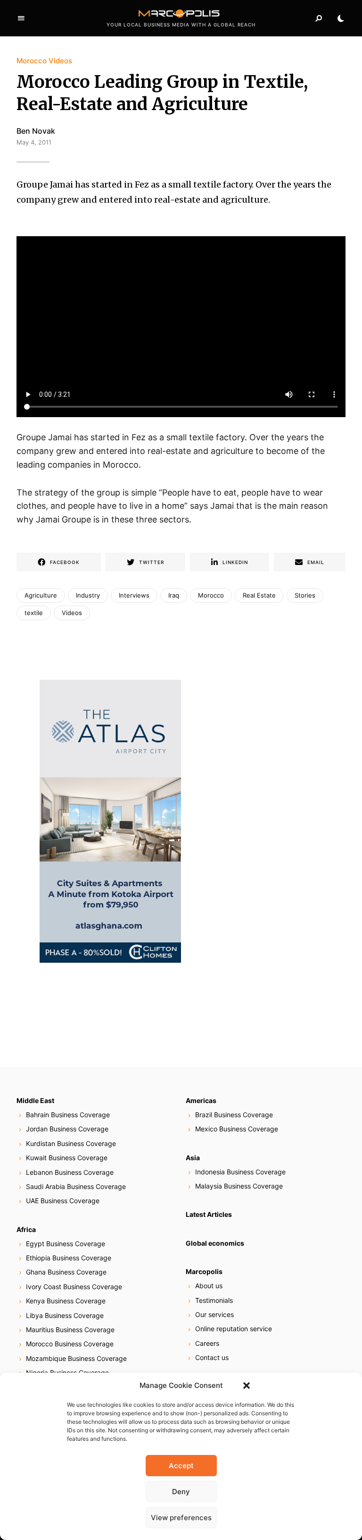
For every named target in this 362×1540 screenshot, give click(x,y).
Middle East (35, 1100)
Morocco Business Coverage (70, 1344)
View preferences (181, 1517)
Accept (181, 1465)
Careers (207, 1343)
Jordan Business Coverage (67, 1129)
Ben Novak (35, 131)
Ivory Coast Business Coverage (74, 1287)
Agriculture (41, 595)
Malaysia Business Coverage (239, 1186)
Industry (88, 595)
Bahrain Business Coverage (68, 1115)
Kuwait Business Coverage (66, 1158)
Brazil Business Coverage (234, 1115)
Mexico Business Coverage (236, 1129)
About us (208, 1286)
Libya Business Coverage (65, 1315)
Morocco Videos (44, 60)
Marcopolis (204, 1271)
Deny (181, 1491)
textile (34, 612)
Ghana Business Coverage (66, 1272)
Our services (214, 1314)
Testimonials (214, 1300)
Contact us (212, 1357)
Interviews (134, 595)
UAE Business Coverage (62, 1201)
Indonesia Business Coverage (240, 1172)
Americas (201, 1100)
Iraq (173, 595)
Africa (26, 1229)
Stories (305, 595)
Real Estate (259, 595)
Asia (193, 1158)
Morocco (211, 595)
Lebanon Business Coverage (70, 1172)
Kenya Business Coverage (66, 1301)
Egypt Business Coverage (65, 1244)
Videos (72, 612)
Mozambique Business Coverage (76, 1358)
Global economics (215, 1243)
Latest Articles (209, 1214)
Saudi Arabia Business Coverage (76, 1186)
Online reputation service (233, 1329)
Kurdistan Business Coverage (71, 1143)
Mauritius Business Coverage (70, 1330)
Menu (21, 18)
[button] (246, 1385)
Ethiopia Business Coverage (68, 1258)
